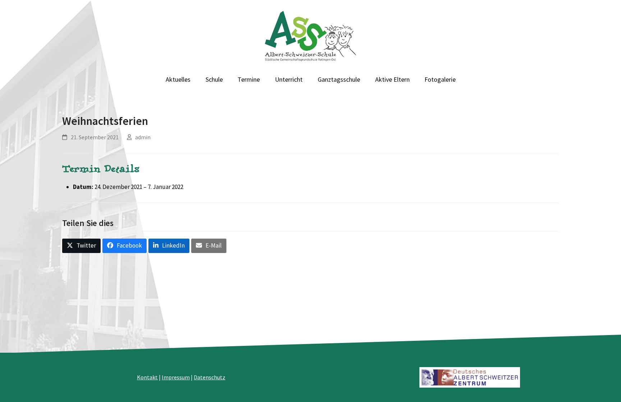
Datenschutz (209, 377)
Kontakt (147, 377)
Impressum (176, 377)
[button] (81, 246)
